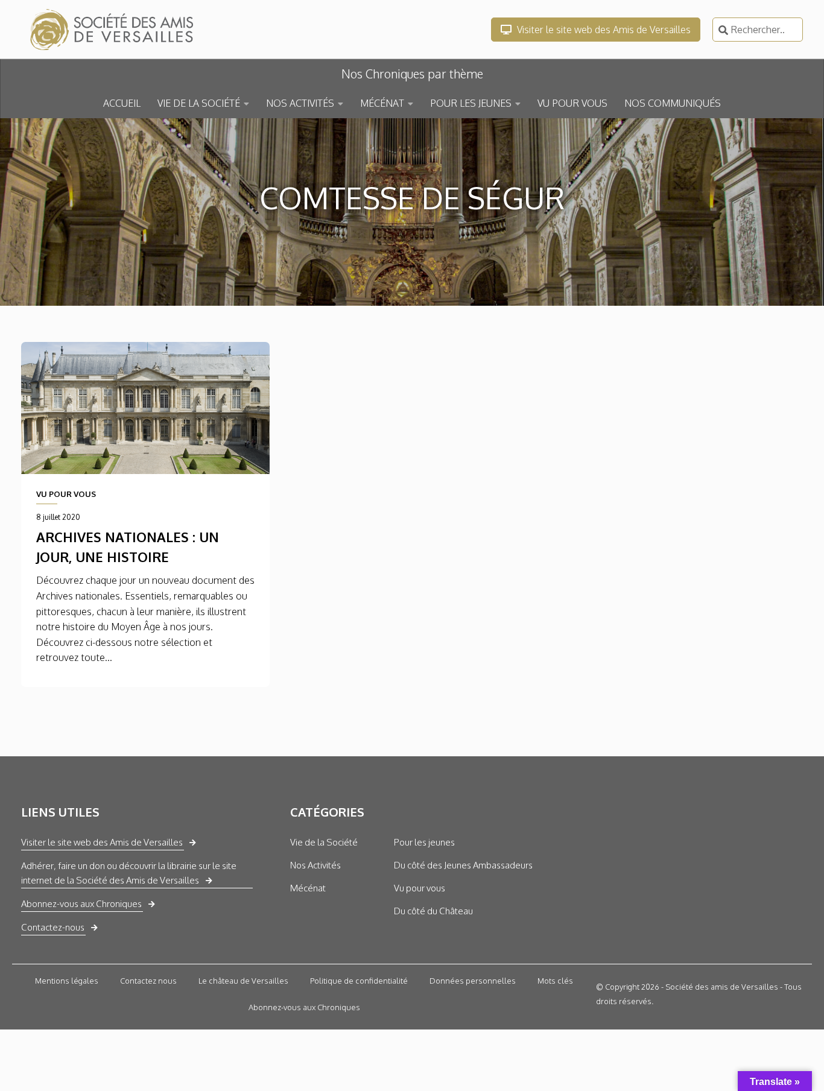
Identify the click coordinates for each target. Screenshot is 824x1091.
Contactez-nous (52, 927)
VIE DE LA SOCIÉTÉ (198, 103)
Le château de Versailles (243, 980)
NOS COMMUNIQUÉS (672, 103)
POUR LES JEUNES (471, 103)
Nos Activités (315, 865)
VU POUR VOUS (572, 103)
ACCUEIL (122, 103)
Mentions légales (66, 980)
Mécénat (308, 888)
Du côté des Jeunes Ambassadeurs (463, 865)
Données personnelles (472, 980)
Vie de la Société (324, 842)
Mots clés (555, 980)
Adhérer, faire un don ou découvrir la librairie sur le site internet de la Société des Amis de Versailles (128, 873)
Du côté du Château (433, 911)
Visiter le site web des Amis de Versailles (603, 30)
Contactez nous (148, 980)
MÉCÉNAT (382, 103)
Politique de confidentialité (359, 980)
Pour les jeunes (424, 842)
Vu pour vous (419, 888)
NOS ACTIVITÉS (300, 103)
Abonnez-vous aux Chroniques (81, 903)
